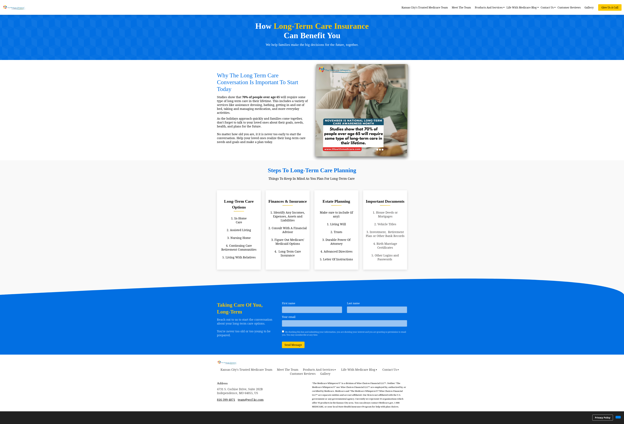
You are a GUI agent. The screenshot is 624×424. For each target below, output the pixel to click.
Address (222, 383)
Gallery (589, 7)
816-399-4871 (226, 400)
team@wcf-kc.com (251, 400)
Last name (353, 303)
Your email (288, 317)
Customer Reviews (569, 7)
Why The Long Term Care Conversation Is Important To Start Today (257, 82)
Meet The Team (461, 7)
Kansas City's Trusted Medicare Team (425, 7)
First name (288, 303)
